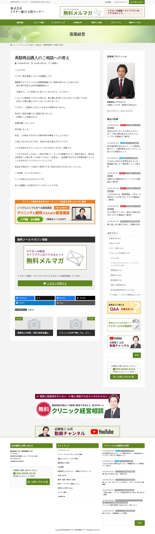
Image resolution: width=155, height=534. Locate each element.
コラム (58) (115, 258)
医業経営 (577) (116, 270)
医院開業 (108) (116, 280)
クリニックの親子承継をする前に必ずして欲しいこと (119, 505)
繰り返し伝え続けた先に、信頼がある (123, 224)
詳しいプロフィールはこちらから (120, 111)
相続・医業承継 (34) (118, 285)
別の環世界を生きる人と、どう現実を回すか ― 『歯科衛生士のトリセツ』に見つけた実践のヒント (124, 149)
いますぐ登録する (57, 283)
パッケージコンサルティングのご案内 (70, 454)
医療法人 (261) (116, 275)
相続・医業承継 (123, 502)
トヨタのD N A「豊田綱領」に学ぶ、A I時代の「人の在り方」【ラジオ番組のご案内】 (124, 197)
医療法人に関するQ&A (65, 488)
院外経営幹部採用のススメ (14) (122, 290)
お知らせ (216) (114, 243)
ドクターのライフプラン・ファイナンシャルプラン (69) (125, 264)
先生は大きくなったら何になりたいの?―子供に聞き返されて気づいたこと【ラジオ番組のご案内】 (123, 134)
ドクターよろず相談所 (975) (119, 253)
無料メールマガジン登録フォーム (69, 484)
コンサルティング (63, 450)
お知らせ (123, 125)
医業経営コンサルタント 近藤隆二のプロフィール (74, 471)
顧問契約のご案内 (63, 463)
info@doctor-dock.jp (16, 461)
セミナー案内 (62, 492)
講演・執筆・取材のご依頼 (66, 479)
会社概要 (108, 2)
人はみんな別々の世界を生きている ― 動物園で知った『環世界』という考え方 (123, 164)
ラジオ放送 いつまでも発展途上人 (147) (124, 295)
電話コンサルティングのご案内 (68, 459)
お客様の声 (61, 496)
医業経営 (31, 310)
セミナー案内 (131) (116, 248)
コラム (122, 143)
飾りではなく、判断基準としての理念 (114, 513)
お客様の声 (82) (115, 238)
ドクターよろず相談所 (132, 143)
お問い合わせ (138, 2)
